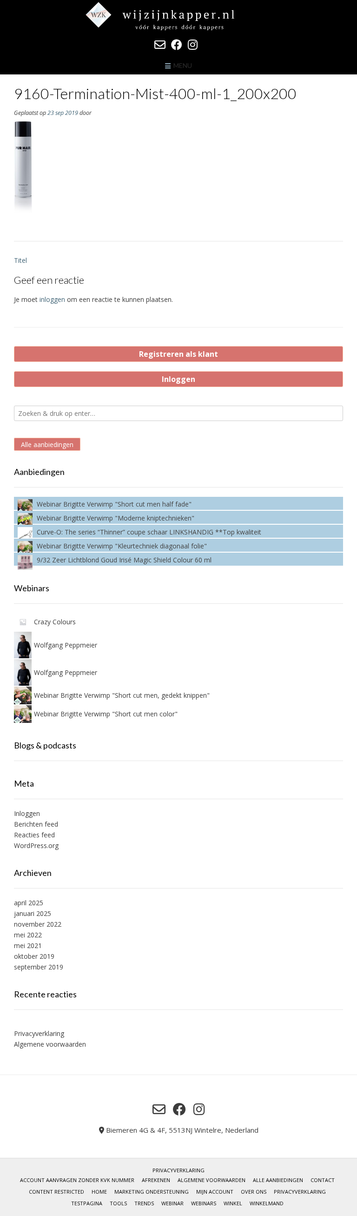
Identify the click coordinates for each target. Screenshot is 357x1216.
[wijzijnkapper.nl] (178, 16)
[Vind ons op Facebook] (176, 44)
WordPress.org (36, 845)
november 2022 (37, 924)
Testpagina (86, 1203)
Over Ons (253, 1191)
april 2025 (28, 902)
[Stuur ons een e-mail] (159, 44)
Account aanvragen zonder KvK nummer (77, 1179)
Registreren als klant (178, 354)
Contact (323, 1179)
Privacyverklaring (39, 1033)
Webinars (203, 1203)
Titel (20, 260)
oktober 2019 (34, 956)
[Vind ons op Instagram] (193, 44)
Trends (144, 1203)
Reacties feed (34, 834)
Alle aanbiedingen (47, 444)
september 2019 (38, 966)
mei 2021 (28, 945)
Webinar (172, 1203)
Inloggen (178, 379)
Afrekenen (156, 1179)
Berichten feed (36, 824)
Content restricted (56, 1191)
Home (99, 1191)
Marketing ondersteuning (151, 1191)
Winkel (233, 1203)
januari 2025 (32, 913)
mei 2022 (28, 934)
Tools (118, 1203)
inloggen (52, 299)
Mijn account (214, 1191)
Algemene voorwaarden (50, 1044)
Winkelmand (267, 1203)
